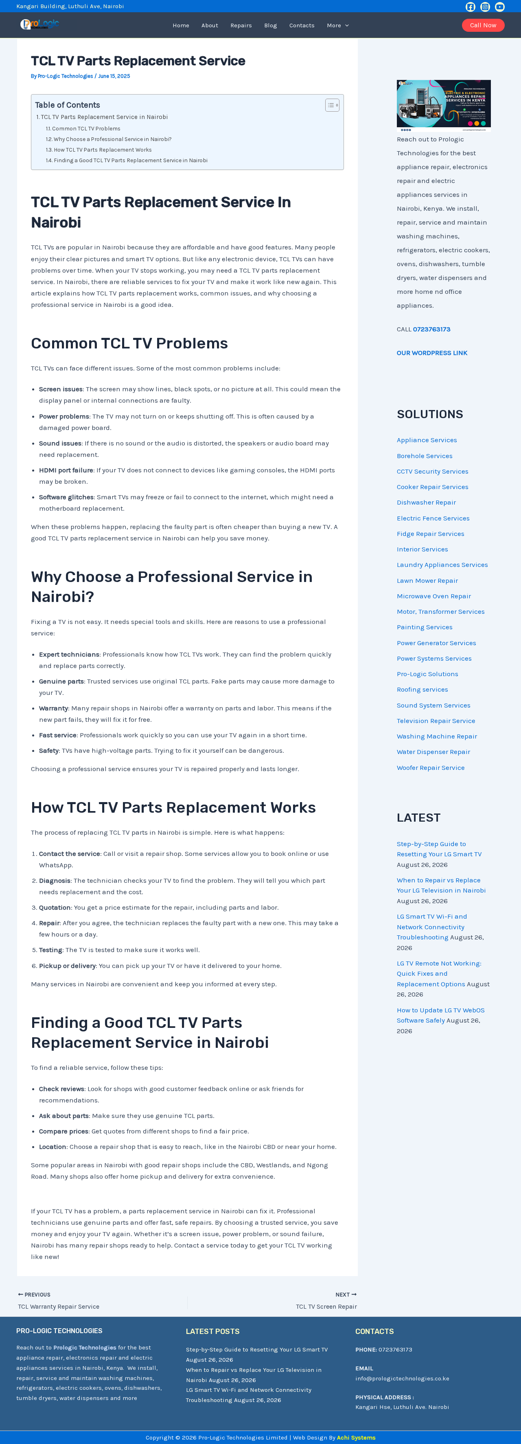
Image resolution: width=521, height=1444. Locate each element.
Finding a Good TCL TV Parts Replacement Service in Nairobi (131, 160)
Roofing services (422, 689)
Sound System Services (434, 705)
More (334, 25)
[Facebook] (470, 7)
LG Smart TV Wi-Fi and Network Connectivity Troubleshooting (432, 926)
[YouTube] (500, 7)
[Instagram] (485, 7)
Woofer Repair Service (431, 767)
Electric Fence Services (433, 518)
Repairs (241, 25)
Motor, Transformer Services (441, 611)
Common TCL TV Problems (86, 128)
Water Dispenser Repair (433, 751)
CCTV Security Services (432, 471)
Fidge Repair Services (430, 533)
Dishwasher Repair (426, 502)
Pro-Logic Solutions (427, 674)
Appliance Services (427, 440)
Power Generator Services (436, 643)
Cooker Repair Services (432, 487)
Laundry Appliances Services (442, 564)
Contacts (302, 25)
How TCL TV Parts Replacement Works (103, 149)
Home (181, 25)
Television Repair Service (436, 720)
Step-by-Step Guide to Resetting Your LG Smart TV (257, 1349)
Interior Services (422, 549)
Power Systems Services (434, 658)
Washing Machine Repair (437, 736)
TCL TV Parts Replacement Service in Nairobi (104, 117)
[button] (345, 25)
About (209, 25)
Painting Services (425, 627)
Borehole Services (425, 456)
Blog (270, 25)
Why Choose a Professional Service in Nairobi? (113, 139)
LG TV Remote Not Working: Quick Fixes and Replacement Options (439, 973)
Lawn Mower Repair (427, 580)
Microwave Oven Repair (434, 596)
